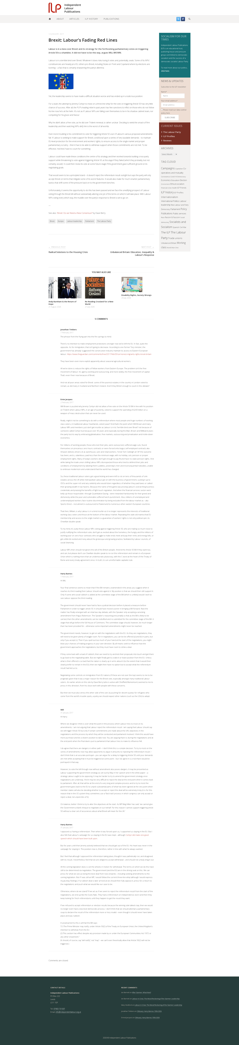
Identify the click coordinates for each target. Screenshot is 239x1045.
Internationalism (169, 196)
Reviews (167, 140)
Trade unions (175, 238)
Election (183, 180)
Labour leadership (74, 221)
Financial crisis (166, 188)
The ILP (165, 232)
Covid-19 (173, 176)
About (60, 19)
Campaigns (168, 168)
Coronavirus (165, 176)
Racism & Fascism (172, 217)
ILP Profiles (169, 136)
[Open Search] (189, 19)
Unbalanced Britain (168, 243)
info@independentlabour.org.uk (68, 1012)
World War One (173, 247)
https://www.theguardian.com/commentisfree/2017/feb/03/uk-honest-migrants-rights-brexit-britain (109, 354)
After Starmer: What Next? (141, 992)
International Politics (170, 201)
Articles (74, 19)
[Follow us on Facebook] (183, 19)
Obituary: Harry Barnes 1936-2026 (149, 1011)
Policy (184, 209)
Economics (166, 180)
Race (163, 217)
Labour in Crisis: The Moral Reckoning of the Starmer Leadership (156, 999)
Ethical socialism (177, 184)
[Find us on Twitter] (178, 19)
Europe (61, 221)
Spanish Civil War (179, 227)
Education (175, 180)
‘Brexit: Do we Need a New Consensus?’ (74, 213)
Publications (111, 19)
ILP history (167, 192)
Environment (165, 184)
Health (174, 188)
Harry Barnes (66, 573)
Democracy (181, 176)
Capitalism (179, 169)
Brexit (52, 221)
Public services (179, 213)
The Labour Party (104, 221)
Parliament (89, 221)
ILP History (91, 19)
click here (165, 71)
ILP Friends (181, 187)
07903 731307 (59, 1009)
